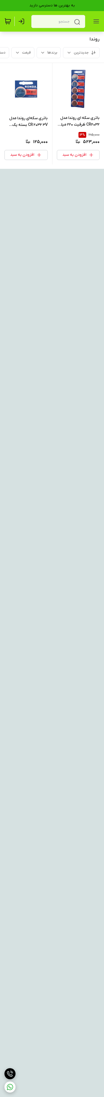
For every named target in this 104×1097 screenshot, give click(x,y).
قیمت (26, 52)
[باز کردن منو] (95, 21)
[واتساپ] (10, 1087)
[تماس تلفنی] (10, 1073)
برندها (52, 52)
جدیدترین (81, 52)
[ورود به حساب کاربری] (22, 21)
